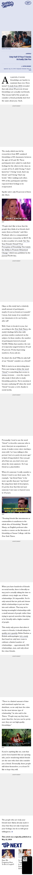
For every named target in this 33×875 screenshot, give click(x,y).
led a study (24, 636)
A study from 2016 (15, 86)
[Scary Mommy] (7, 4)
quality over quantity (9, 633)
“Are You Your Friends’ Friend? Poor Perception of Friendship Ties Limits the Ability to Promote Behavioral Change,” (16, 247)
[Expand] (24, 858)
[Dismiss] (30, 858)
